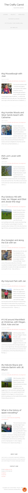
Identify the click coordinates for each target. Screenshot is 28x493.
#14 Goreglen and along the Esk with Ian (12, 241)
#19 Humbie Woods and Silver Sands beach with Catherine (12, 115)
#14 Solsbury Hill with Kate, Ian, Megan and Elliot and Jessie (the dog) (13, 199)
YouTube (3, 476)
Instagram (3, 472)
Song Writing (17, 417)
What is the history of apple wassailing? (11, 411)
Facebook (3, 474)
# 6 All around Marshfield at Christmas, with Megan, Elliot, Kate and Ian (13, 322)
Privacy (18, 487)
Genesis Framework (8, 489)
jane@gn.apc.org (8, 469)
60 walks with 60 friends (12, 81)
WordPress (18, 489)
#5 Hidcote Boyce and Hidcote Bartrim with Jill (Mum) (12, 367)
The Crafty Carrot (14, 4)
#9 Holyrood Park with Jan (13, 281)
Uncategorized (22, 81)
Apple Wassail (10, 417)
